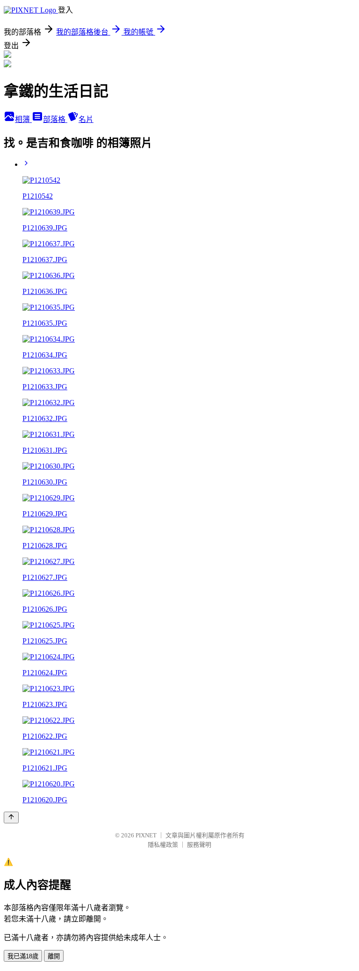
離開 (54, 956)
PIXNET (146, 835)
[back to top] (11, 817)
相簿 (23, 119)
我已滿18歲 (22, 956)
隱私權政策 (163, 844)
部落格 (55, 119)
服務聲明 (199, 844)
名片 (86, 119)
